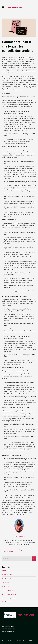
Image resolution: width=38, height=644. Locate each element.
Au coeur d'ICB (6, 578)
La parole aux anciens (8, 590)
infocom (10, 551)
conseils (4, 551)
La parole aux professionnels (10, 598)
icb (7, 551)
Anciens (10, 550)
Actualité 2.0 (5, 571)
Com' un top (5, 582)
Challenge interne (22, 550)
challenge (14, 550)
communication (31, 550)
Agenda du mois (7, 574)
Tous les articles (7, 602)
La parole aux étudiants (9, 594)
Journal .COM (6, 586)
